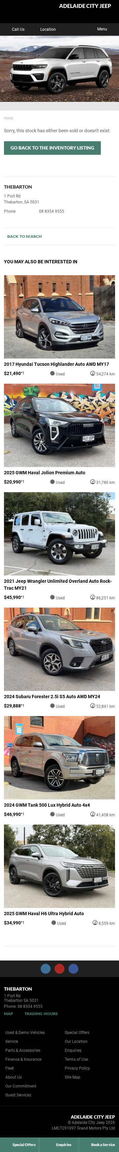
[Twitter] (9, 117)
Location (48, 29)
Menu (102, 29)
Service (11, 1041)
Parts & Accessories (22, 1050)
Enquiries (73, 1050)
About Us (13, 1077)
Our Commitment (20, 1086)
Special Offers (77, 1032)
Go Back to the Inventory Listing (52, 147)
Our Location (76, 1041)
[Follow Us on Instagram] (46, 969)
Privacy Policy (77, 1068)
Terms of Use (76, 1059)
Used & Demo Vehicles (25, 1032)
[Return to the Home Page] (16, 1123)
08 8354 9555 (51, 211)
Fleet (9, 1068)
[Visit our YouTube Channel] (59, 969)
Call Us (18, 29)
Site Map (72, 1077)
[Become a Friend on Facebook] (73, 969)
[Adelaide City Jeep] (21, 11)
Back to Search (24, 236)
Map (8, 1013)
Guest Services (18, 1095)
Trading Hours (41, 1013)
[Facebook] (2, 117)
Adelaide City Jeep (85, 6)
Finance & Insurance (23, 1059)
